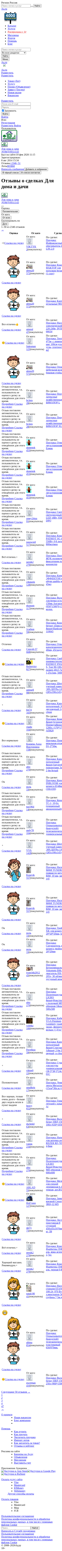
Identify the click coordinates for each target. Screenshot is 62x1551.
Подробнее (8, 404)
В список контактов (30, 172)
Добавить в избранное (36, 169)
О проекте (6, 1414)
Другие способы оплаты (21, 1493)
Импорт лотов (21, 1440)
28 (27, 403)
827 (28, 669)
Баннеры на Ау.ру (23, 1454)
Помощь (5, 1428)
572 (28, 273)
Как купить (20, 1431)
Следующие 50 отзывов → (15, 1392)
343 (28, 712)
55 (27, 1190)
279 (28, 565)
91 (27, 521)
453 (28, 450)
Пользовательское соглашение (17, 1516)
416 (28, 1385)
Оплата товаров (9, 1499)
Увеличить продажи (25, 1437)
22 (27, 1073)
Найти (5, 56)
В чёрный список (11, 172)
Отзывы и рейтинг (24, 1446)
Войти (4, 117)
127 (28, 1206)
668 (28, 652)
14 (27, 809)
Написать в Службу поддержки (18, 1531)
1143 (16, 151)
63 (27, 1126)
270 (28, 769)
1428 (28, 853)
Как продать (20, 1434)
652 (28, 1108)
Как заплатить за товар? (27, 1443)
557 (28, 878)
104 (28, 729)
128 (28, 584)
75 (27, 1230)
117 (28, 608)
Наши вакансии (22, 1417)
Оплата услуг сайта (11, 1479)
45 (27, 975)
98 (27, 692)
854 (28, 1345)
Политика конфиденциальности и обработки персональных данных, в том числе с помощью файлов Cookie (27, 1522)
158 (28, 749)
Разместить (7, 72)
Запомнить (10, 110)
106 (28, 1028)
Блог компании (22, 1420)
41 (27, 1296)
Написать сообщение (12, 169)
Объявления (20, 1457)
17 (27, 1090)
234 (28, 1146)
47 (27, 332)
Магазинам (20, 1460)
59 (27, 632)
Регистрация (8, 122)
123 (28, 349)
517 (28, 545)
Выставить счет (22, 1462)
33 (27, 789)
